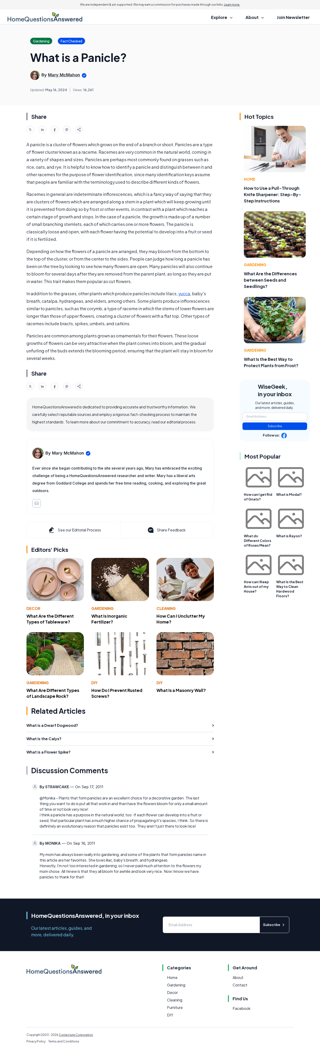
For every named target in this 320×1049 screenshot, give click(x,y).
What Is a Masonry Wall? (181, 690)
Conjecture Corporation (76, 1035)
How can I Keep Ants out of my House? (256, 586)
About (238, 977)
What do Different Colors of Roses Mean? (257, 540)
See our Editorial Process (79, 529)
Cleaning (166, 608)
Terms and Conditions (63, 1041)
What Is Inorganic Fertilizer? (109, 618)
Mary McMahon (64, 74)
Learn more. (232, 4)
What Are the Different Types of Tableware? (50, 618)
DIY (94, 682)
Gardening (102, 608)
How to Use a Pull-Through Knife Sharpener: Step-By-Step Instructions (272, 194)
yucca (184, 293)
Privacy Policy (35, 1041)
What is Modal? (289, 494)
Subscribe (275, 426)
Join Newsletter (293, 17)
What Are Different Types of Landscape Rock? (52, 693)
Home (249, 179)
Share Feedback (171, 529)
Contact (240, 984)
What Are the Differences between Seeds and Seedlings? (270, 280)
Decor (33, 608)
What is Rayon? (289, 536)
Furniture (175, 1007)
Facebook (241, 1008)
